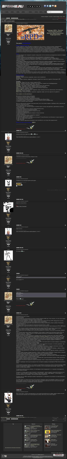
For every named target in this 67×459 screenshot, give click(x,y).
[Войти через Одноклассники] (39, 6)
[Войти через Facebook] (33, 6)
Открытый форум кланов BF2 (14, 19)
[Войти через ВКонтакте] (30, 6)
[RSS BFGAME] (55, 6)
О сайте (57, 452)
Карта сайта (61, 452)
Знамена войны (34, 439)
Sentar (8, 314)
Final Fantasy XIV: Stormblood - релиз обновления (36, 435)
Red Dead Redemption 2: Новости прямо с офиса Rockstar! (35, 445)
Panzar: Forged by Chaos (35, 430)
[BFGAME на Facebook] (45, 6)
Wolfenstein (53, 443)
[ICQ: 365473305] (22, 415)
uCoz (36, 454)
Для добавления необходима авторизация (12, 447)
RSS (64, 16)
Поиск (61, 16)
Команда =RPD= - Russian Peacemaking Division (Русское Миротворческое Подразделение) (55, 32)
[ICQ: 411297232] (22, 153)
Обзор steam (53, 439)
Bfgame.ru (42, 454)
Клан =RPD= (22, 19)
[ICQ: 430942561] (20, 225)
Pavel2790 (8, 391)
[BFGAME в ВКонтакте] (48, 6)
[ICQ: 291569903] (20, 130)
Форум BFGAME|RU (4, 19)
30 (27, 391)
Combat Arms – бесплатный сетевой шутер (56, 435)
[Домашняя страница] (21, 153)
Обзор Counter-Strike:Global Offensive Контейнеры (56, 431)
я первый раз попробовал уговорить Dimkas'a (38, 336)
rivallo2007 (8, 249)
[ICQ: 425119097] (22, 199)
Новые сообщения (45, 16)
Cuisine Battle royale (54, 425)
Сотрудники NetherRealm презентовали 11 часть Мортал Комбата (36, 426)
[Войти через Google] (37, 6)
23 (27, 178)
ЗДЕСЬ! (34, 122)
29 (27, 314)
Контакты (53, 452)
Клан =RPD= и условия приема (30, 19)
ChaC (8, 132)
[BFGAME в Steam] (53, 6)
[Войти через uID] (28, 6)
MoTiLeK (8, 178)
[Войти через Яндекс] (35, 6)
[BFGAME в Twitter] (50, 6)
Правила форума (56, 16)
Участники (51, 16)
